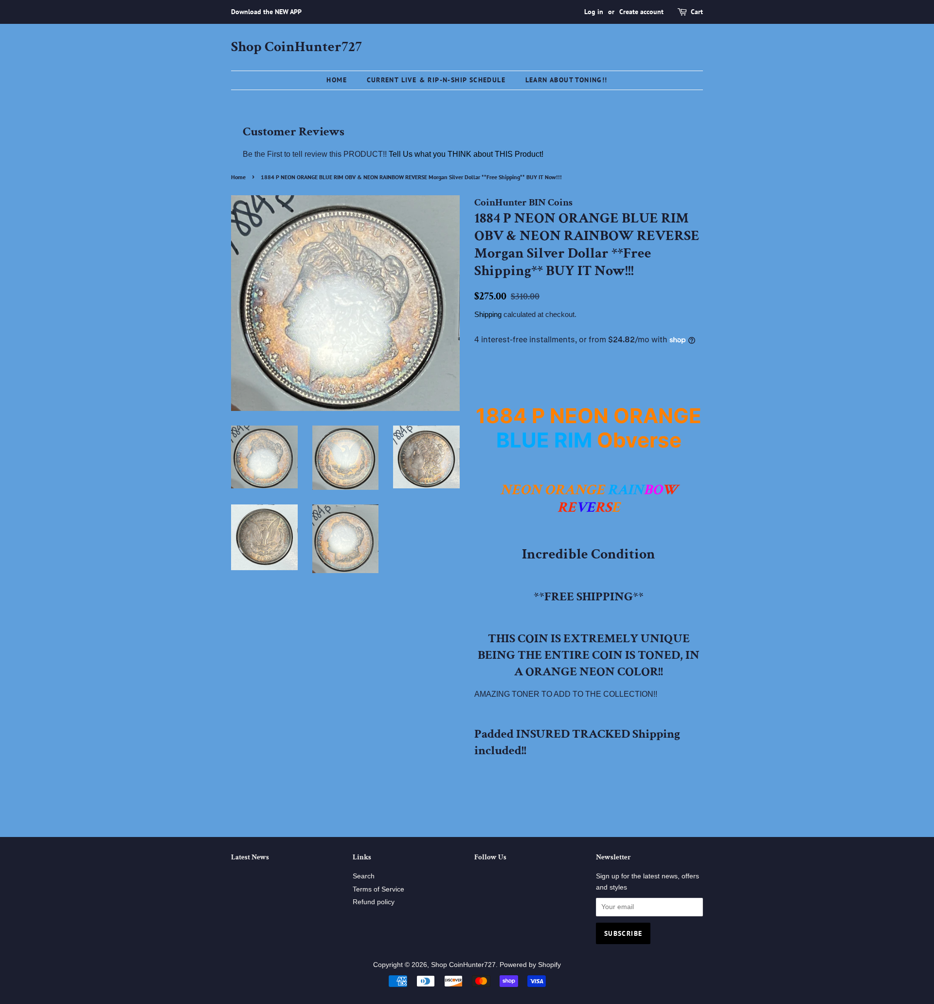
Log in (593, 11)
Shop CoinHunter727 (296, 47)
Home (336, 79)
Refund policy (374, 902)
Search (364, 876)
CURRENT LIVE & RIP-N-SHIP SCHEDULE (436, 79)
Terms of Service (378, 889)
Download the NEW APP (266, 11)
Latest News (250, 857)
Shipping (488, 314)
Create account (641, 11)
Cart (697, 11)
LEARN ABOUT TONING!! (566, 79)
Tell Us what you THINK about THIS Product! (466, 154)
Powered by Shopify (530, 964)
